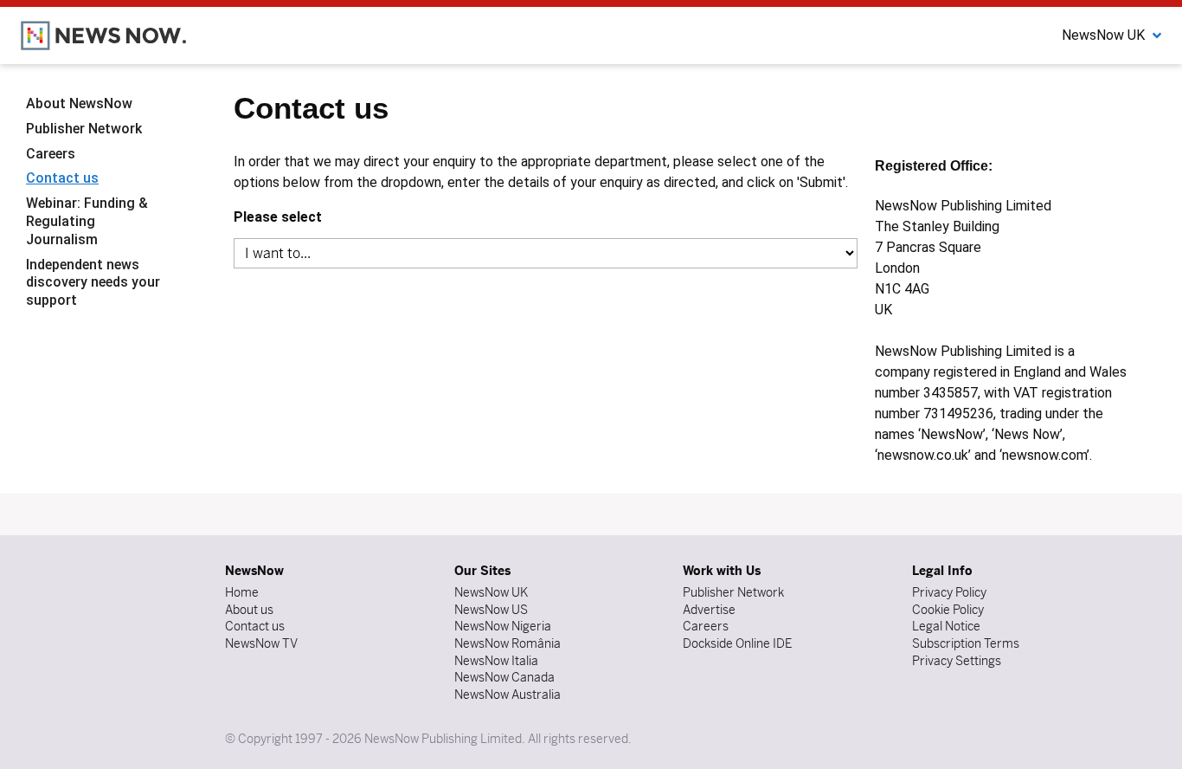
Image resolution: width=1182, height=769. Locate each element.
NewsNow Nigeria (502, 626)
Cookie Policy (948, 609)
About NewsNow (79, 103)
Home (242, 592)
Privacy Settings (956, 661)
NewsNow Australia (507, 694)
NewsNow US (491, 609)
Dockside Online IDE (737, 643)
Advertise (709, 609)
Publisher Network (84, 128)
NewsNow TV (261, 643)
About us (249, 609)
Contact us (62, 178)
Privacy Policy (949, 592)
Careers (50, 153)
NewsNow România (507, 643)
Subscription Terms (965, 643)
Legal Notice (946, 626)
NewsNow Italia (496, 661)
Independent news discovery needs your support (93, 281)
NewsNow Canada (504, 677)
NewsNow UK (491, 592)
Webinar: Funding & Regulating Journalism (87, 221)
